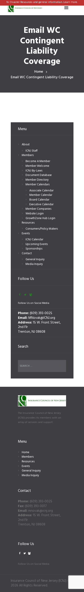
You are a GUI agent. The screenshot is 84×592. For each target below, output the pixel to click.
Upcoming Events (37, 244)
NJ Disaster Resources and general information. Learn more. (42, 2)
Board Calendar (39, 199)
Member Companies (38, 209)
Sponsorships (34, 248)
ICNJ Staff (32, 150)
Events (26, 233)
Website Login (35, 213)
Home (38, 71)
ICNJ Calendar (34, 239)
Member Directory (37, 180)
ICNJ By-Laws (34, 170)
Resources (28, 222)
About (26, 144)
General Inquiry (35, 259)
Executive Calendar (41, 204)
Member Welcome (37, 166)
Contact (27, 253)
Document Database (39, 175)
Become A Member (38, 161)
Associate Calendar (41, 190)
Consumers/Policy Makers (42, 228)
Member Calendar (40, 195)
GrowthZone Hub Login (40, 218)
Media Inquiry (34, 264)
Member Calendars (38, 184)
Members (28, 155)
